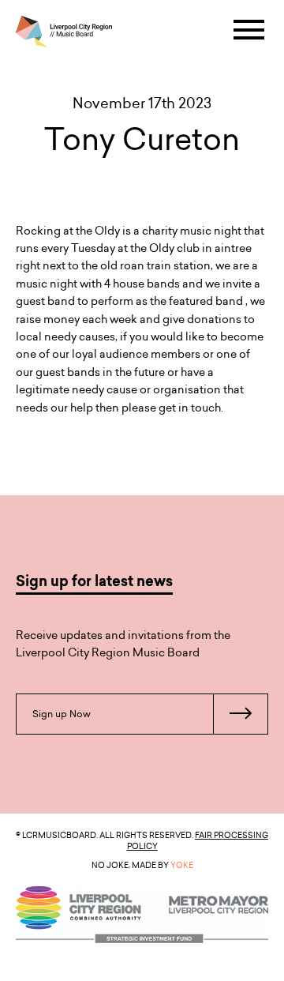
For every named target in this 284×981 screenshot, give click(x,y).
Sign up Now (61, 713)
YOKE (181, 864)
